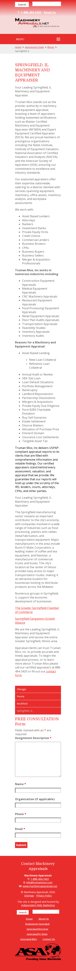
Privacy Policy (44, 895)
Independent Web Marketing (38, 905)
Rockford (22, 703)
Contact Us (49, 939)
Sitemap (29, 895)
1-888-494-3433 (31, 12)
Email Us (50, 12)
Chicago (21, 689)
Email (20, 829)
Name (20, 784)
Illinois (50, 47)
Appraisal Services (37, 929)
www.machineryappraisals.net (40, 886)
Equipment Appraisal (37, 924)
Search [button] (22, 4)
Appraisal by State (34, 47)
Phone (20, 814)
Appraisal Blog (28, 939)
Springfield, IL (25, 710)
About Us (43, 919)
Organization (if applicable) (35, 799)
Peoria (20, 696)
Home (18, 47)
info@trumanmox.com (39, 882)
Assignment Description (33, 738)
